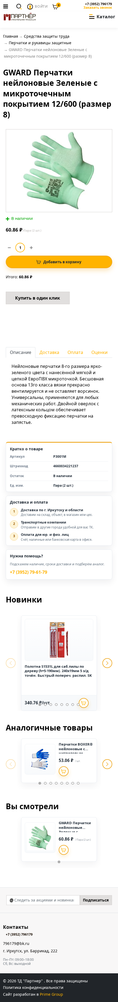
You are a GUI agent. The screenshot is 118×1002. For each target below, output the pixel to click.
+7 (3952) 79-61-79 (28, 572)
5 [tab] (61, 704)
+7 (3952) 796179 (98, 4)
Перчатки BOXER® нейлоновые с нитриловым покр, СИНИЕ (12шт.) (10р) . (76, 753)
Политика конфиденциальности (33, 987)
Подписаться (96, 900)
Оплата (75, 352)
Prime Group (51, 994)
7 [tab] (72, 704)
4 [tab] (56, 704)
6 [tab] (67, 704)
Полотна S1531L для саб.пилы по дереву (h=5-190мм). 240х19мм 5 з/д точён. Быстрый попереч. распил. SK (58, 671)
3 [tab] (50, 704)
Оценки (99, 352)
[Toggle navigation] (7, 6)
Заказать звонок (97, 7)
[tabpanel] (59, 663)
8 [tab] (78, 704)
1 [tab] (39, 704)
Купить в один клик (37, 298)
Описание (20, 352)
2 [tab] (45, 704)
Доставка (49, 352)
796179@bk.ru (16, 943)
